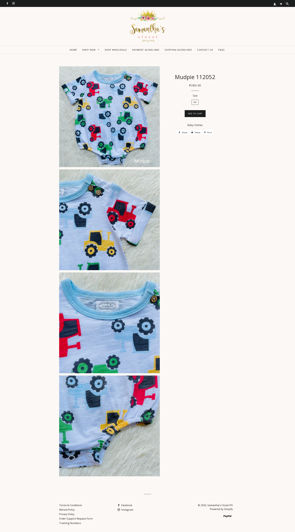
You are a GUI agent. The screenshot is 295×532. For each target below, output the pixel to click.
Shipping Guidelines (178, 49)
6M (195, 102)
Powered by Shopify (221, 509)
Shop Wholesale (116, 49)
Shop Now (89, 49)
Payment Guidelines (145, 49)
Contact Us (205, 49)
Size (195, 95)
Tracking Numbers (70, 523)
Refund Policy (67, 509)
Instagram (127, 509)
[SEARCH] (287, 4)
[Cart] (281, 4)
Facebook (126, 505)
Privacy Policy (67, 514)
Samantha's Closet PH (220, 505)
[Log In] (274, 4)
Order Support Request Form (76, 518)
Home (73, 49)
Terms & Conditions (70, 505)
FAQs (221, 49)
